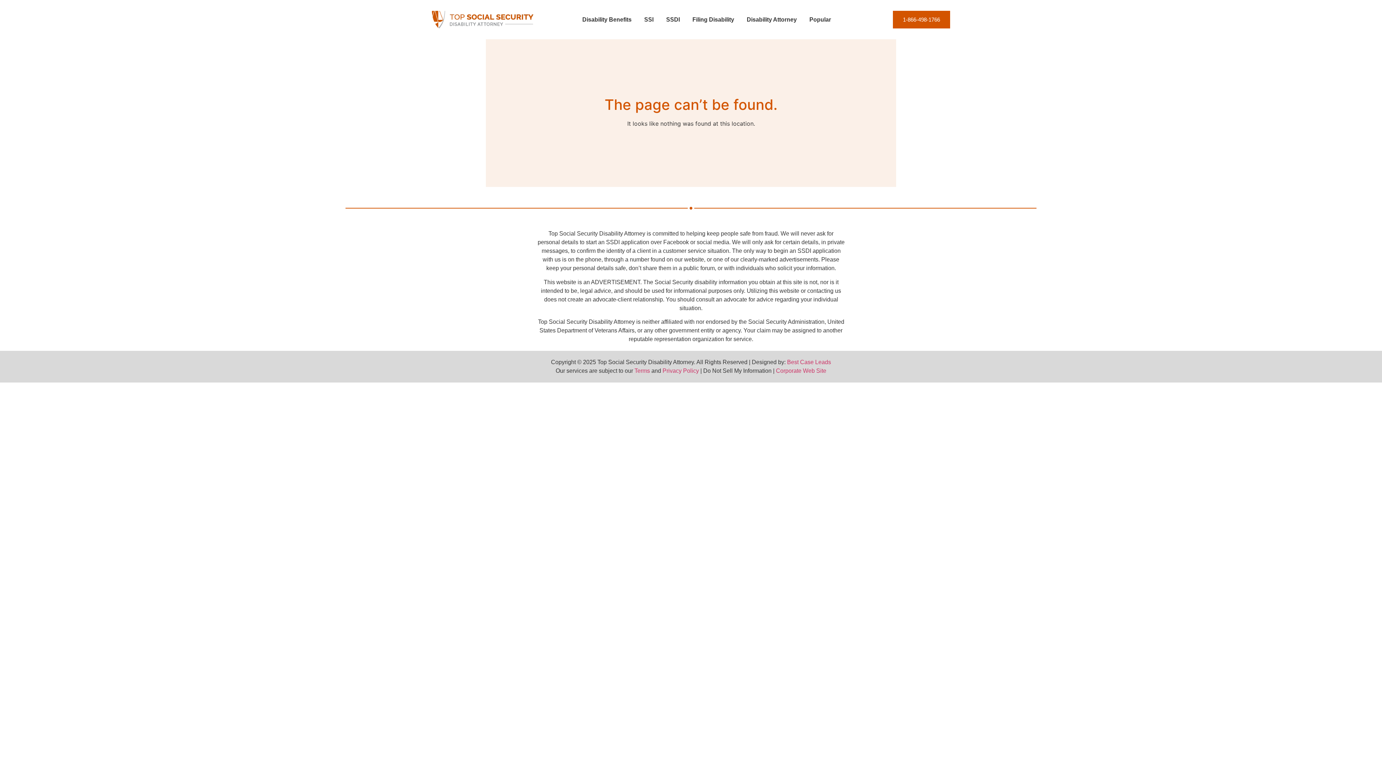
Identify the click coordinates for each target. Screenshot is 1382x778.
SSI (649, 20)
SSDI (673, 20)
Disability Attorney (772, 20)
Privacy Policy (681, 371)
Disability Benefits (607, 20)
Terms (642, 371)
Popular (820, 20)
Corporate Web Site (801, 371)
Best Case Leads (809, 362)
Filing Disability (713, 20)
